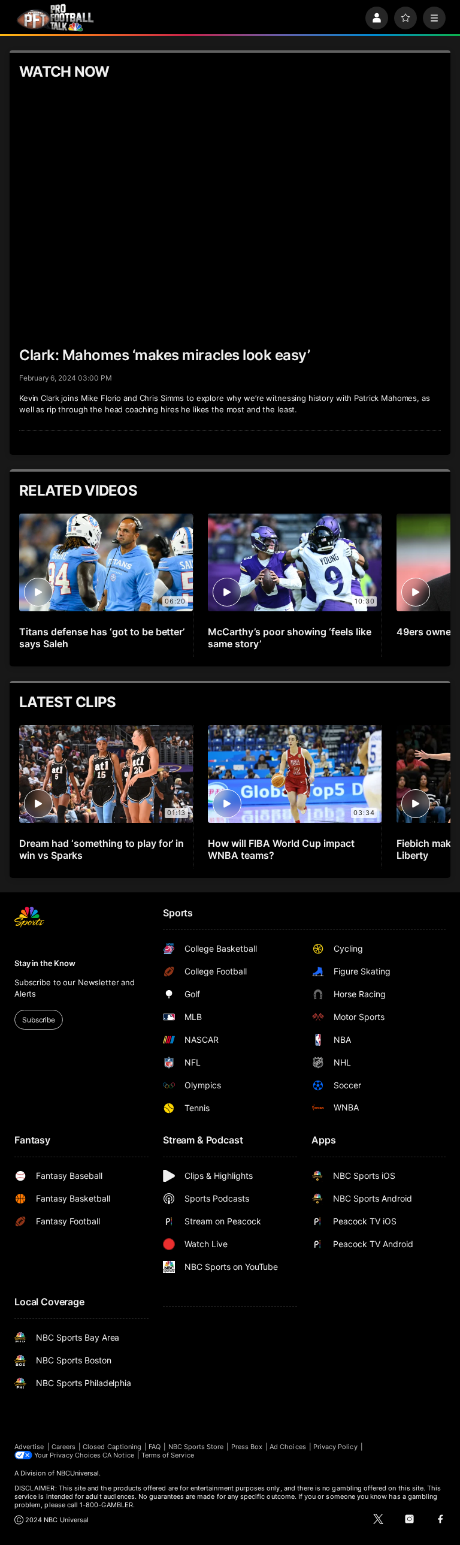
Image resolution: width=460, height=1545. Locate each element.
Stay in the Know (44, 963)
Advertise (29, 1447)
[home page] (55, 18)
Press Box (247, 1447)
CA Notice (118, 1455)
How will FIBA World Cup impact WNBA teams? (281, 849)
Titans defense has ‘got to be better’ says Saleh (101, 638)
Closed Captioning (112, 1447)
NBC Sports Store (196, 1447)
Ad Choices (288, 1447)
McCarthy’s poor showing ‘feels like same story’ (289, 638)
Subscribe (38, 1019)
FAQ (155, 1447)
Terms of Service (167, 1455)
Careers (63, 1447)
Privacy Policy (335, 1447)
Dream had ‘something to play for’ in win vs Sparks (101, 849)
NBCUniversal (77, 1473)
